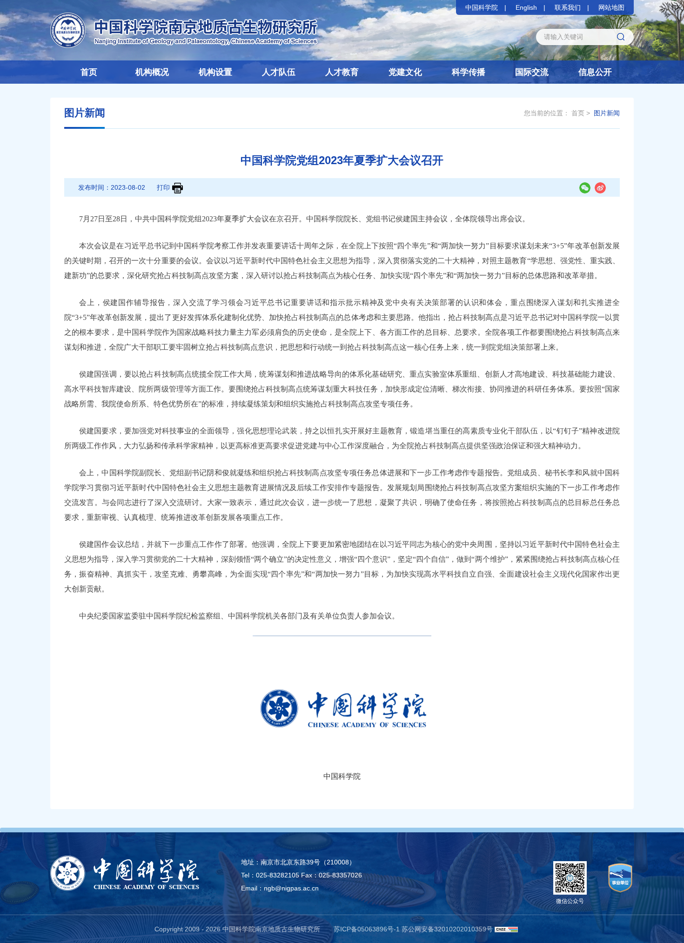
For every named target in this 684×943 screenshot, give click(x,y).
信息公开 (595, 72)
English (526, 7)
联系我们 (568, 7)
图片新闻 (607, 113)
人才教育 (342, 72)
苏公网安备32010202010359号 (447, 929)
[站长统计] (506, 929)
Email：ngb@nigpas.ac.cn (280, 888)
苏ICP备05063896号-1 (367, 929)
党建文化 (405, 72)
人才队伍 (278, 72)
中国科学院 (481, 7)
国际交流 (532, 72)
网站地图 (611, 7)
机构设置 (215, 72)
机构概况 (152, 72)
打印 (163, 187)
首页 (88, 72)
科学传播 (468, 72)
